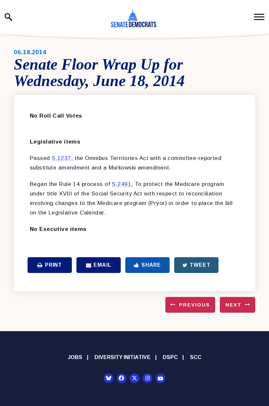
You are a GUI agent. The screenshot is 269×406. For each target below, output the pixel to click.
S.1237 (61, 158)
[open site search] (8, 17)
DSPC (170, 357)
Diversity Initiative (122, 357)
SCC (195, 357)
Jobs (75, 357)
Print (53, 265)
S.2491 (121, 184)
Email (102, 265)
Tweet (200, 265)
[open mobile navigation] (259, 17)
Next (233, 304)
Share (151, 265)
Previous (194, 304)
